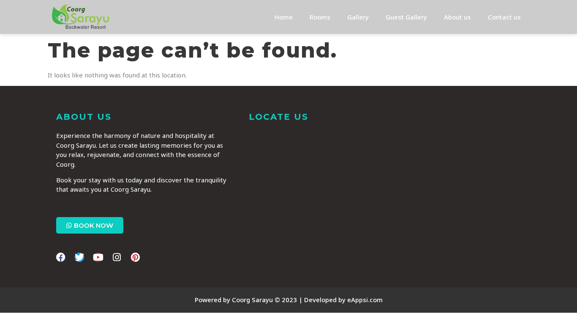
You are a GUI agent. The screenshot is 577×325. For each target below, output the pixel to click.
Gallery (358, 17)
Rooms (320, 17)
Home (284, 17)
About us (457, 17)
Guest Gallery (406, 17)
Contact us (504, 17)
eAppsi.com (365, 299)
